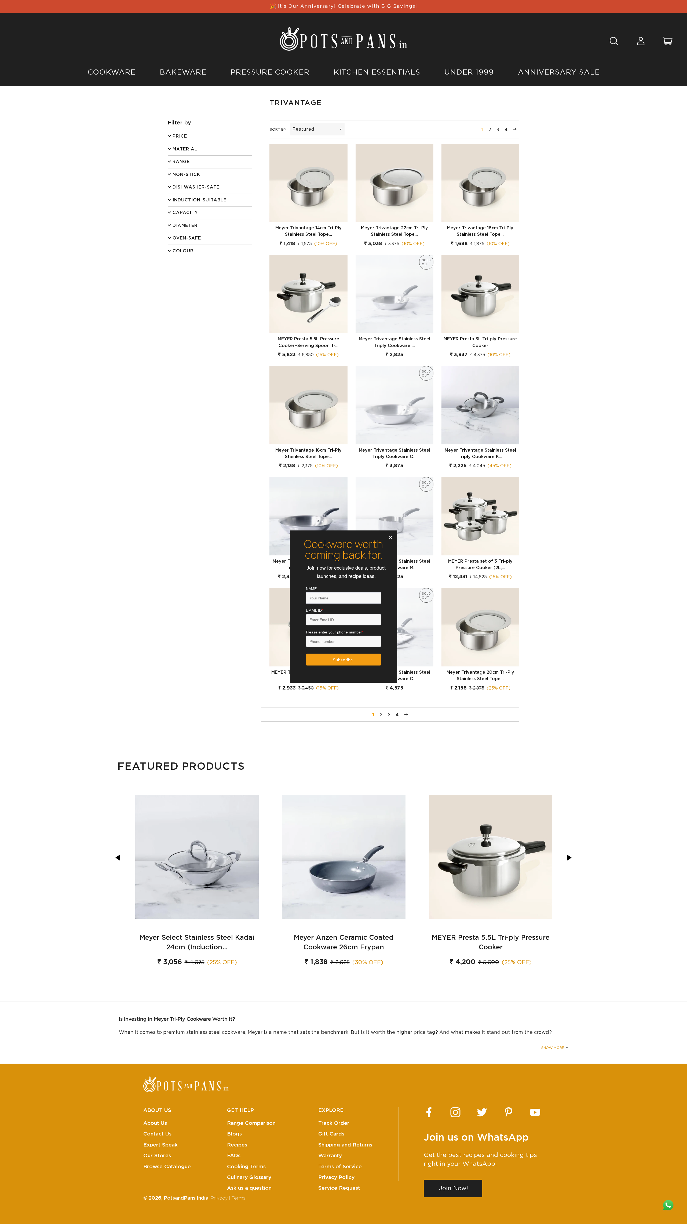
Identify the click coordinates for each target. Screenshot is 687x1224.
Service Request (339, 1188)
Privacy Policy (336, 1177)
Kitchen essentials (377, 72)
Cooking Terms (246, 1166)
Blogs (234, 1134)
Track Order (333, 1123)
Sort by (278, 129)
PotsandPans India (186, 1198)
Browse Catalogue (167, 1166)
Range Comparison (251, 1123)
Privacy (219, 1198)
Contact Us (157, 1134)
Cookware (111, 72)
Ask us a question (249, 1188)
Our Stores (157, 1155)
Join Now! (453, 1188)
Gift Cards (331, 1134)
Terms (239, 1198)
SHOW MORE (552, 1048)
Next (569, 858)
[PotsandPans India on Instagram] (455, 1112)
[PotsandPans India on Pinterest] (508, 1112)
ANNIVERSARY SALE (559, 72)
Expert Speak (160, 1145)
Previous (118, 858)
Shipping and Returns (345, 1145)
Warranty (330, 1155)
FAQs (233, 1155)
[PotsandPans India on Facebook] (429, 1112)
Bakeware (183, 72)
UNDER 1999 (469, 72)
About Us (155, 1123)
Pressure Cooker (270, 72)
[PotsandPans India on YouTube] (535, 1112)
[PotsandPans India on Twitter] (482, 1112)
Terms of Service (340, 1166)
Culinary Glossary (249, 1177)
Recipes (237, 1145)
